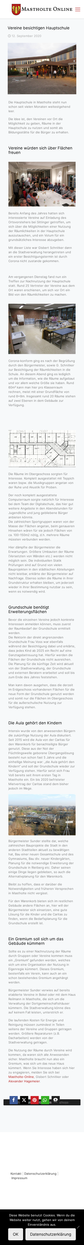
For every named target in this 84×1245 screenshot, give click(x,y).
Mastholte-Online (21, 1077)
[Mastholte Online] (42, 9)
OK (15, 1234)
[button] (14, 1100)
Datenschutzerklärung (40, 1173)
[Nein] (78, 1227)
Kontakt (15, 1173)
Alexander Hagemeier (24, 1081)
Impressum (19, 1178)
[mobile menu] (78, 9)
